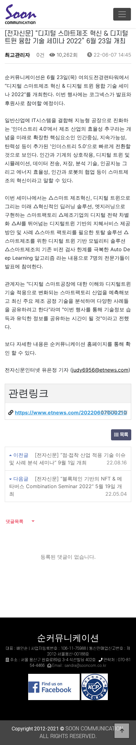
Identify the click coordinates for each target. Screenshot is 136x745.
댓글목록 (14, 521)
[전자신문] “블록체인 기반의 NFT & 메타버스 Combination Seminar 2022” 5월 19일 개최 (65, 486)
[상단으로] (122, 731)
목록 (123, 435)
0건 (40, 55)
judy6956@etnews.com (100, 370)
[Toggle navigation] (122, 14)
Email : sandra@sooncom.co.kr (79, 665)
